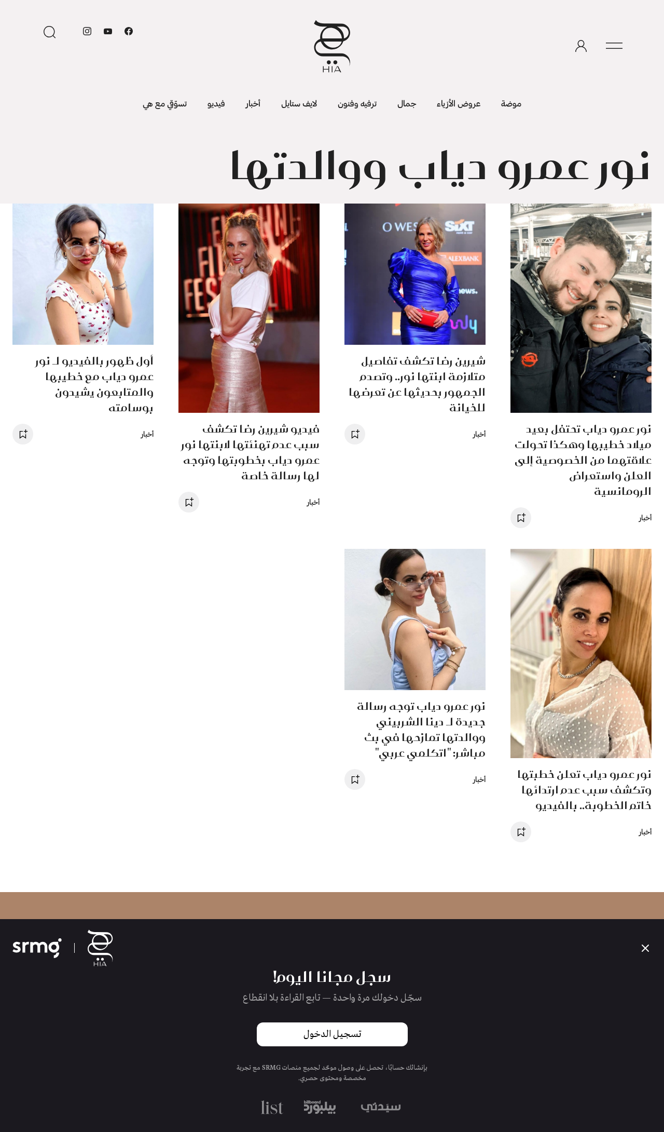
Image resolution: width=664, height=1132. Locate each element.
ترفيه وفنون (357, 103)
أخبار (253, 103)
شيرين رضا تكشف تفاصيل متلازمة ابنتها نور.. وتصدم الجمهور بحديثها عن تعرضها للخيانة (417, 384)
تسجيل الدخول (332, 1034)
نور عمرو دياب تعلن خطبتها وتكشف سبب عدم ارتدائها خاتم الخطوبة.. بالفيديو (584, 789)
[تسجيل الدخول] (581, 46)
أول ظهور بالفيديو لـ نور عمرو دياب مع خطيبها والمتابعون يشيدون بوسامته (94, 384)
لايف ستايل (299, 103)
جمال (406, 103)
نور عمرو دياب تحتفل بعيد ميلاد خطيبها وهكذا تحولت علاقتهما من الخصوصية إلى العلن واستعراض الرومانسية (583, 460)
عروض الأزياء (458, 103)
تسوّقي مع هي (165, 103)
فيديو (216, 103)
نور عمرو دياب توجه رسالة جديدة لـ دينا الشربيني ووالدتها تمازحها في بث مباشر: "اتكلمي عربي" (421, 729)
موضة (511, 103)
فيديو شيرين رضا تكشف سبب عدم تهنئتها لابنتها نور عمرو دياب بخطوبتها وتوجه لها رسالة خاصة (250, 452)
